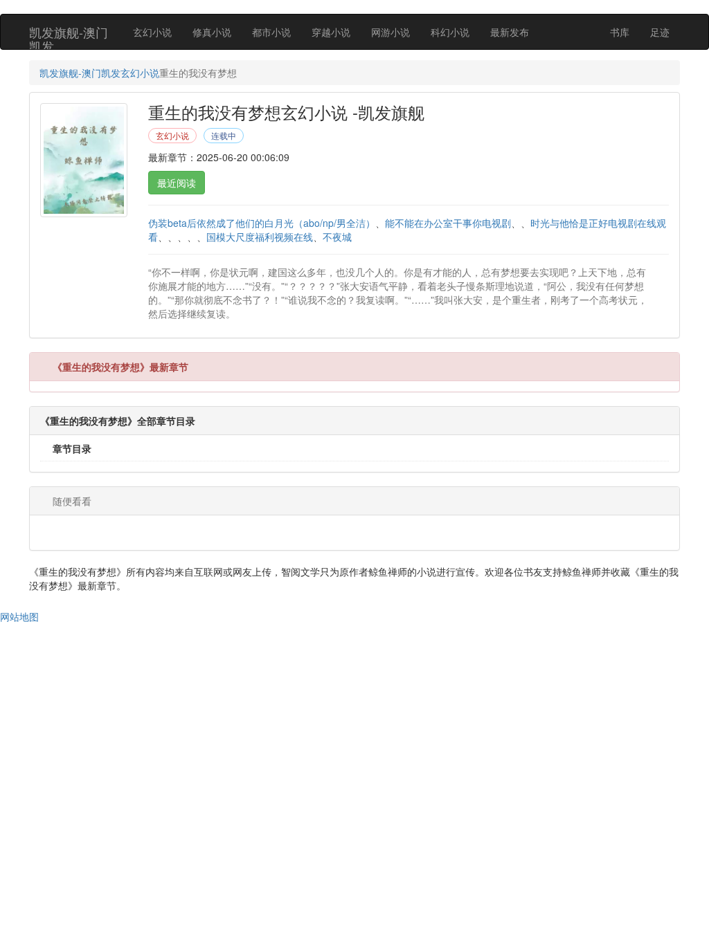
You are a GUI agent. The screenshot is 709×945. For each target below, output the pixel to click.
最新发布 (509, 32)
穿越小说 (331, 32)
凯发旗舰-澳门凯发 (68, 36)
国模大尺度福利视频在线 (259, 237)
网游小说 (390, 32)
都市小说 (271, 32)
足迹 (660, 32)
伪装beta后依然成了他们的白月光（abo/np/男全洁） (261, 223)
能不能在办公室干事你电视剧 (448, 223)
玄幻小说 (152, 32)
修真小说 (211, 32)
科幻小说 (450, 32)
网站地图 (19, 616)
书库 (619, 32)
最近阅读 (176, 183)
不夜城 (337, 237)
